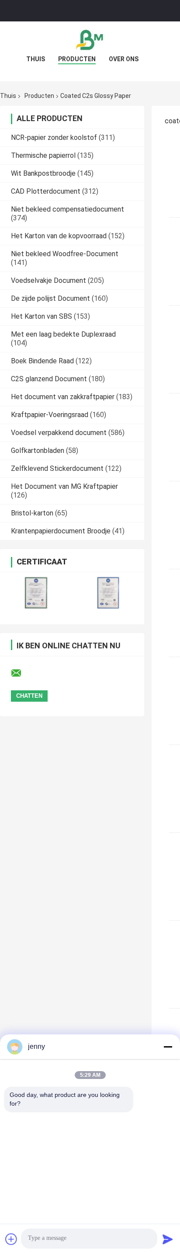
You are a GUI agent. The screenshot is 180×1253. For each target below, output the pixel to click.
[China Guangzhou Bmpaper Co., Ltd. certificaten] (36, 593)
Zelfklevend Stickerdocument (57, 468)
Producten (77, 59)
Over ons (123, 59)
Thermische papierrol (43, 155)
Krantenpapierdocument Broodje (61, 531)
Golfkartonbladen (37, 450)
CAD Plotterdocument (45, 191)
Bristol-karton (32, 513)
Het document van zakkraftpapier (62, 397)
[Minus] (168, 1046)
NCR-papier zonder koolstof (54, 137)
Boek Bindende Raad (42, 361)
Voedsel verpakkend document (59, 432)
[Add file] (11, 1239)
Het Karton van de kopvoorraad (59, 236)
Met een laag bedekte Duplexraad (63, 334)
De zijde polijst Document (50, 298)
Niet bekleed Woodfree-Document (64, 254)
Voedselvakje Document (48, 280)
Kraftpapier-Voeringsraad (49, 415)
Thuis (35, 59)
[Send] (168, 1239)
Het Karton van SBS (41, 316)
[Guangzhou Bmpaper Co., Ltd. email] (22, 673)
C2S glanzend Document (49, 379)
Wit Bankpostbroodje (43, 173)
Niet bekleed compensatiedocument (67, 209)
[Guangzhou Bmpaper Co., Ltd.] (90, 39)
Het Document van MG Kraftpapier (64, 486)
